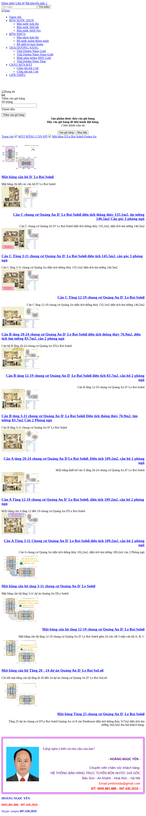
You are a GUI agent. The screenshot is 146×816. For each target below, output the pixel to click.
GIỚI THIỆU (17, 75)
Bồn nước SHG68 (28, 27)
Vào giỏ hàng (66, 132)
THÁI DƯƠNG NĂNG (24, 47)
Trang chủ (15, 17)
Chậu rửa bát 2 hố (27, 68)
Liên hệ (20, 3)
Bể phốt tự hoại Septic (30, 44)
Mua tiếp (82, 132)
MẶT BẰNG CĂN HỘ (33, 136)
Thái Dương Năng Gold (31, 51)
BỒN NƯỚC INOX (21, 20)
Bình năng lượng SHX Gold (34, 57)
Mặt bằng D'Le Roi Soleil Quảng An (74, 136)
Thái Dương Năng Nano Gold (35, 54)
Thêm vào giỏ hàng (13, 114)
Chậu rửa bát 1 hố (27, 71)
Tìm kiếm (44, 6)
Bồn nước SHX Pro (29, 30)
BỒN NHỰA (17, 34)
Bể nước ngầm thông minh (33, 40)
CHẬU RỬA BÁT (20, 64)
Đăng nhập (8, 3)
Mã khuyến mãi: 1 (36, 3)
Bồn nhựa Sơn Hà (28, 37)
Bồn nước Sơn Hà (28, 23)
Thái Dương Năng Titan (31, 61)
